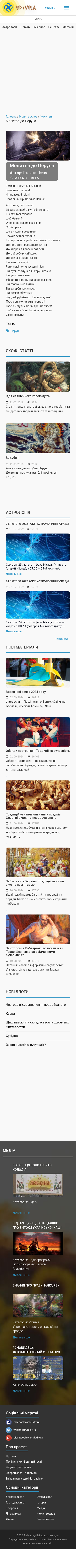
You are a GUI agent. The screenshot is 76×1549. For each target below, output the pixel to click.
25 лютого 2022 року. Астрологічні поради (37, 523)
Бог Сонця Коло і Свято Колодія (32, 1167)
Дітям (10, 1519)
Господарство (15, 1502)
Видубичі (12, 458)
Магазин (68, 27)
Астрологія (9, 27)
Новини (25, 27)
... (35, 706)
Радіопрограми (39, 1260)
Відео (33, 1202)
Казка (10, 1013)
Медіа (41, 1508)
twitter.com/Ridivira (25, 1429)
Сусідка (12, 1036)
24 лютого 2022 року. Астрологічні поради (37, 581)
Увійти (50, 8)
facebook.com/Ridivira (27, 1422)
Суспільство (44, 1497)
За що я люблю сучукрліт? (26, 1045)
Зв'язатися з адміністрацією (24, 1478)
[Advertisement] (38, 69)
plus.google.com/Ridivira (28, 1437)
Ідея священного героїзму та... (29, 396)
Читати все (62, 638)
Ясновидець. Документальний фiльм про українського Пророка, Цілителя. (36, 1350)
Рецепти (53, 27)
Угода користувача (18, 1467)
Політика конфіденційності (24, 1461)
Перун (15, 331)
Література (13, 1513)
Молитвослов (46, 1513)
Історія (41, 1502)
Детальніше (14, 573)
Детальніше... (22, 1213)
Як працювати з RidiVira (21, 1473)
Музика (34, 1322)
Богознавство (15, 1497)
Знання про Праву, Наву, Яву (36, 1285)
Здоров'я (12, 1508)
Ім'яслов (39, 27)
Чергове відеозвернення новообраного (36, 1005)
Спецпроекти (45, 1519)
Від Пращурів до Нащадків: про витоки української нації (37, 1225)
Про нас (11, 1456)
